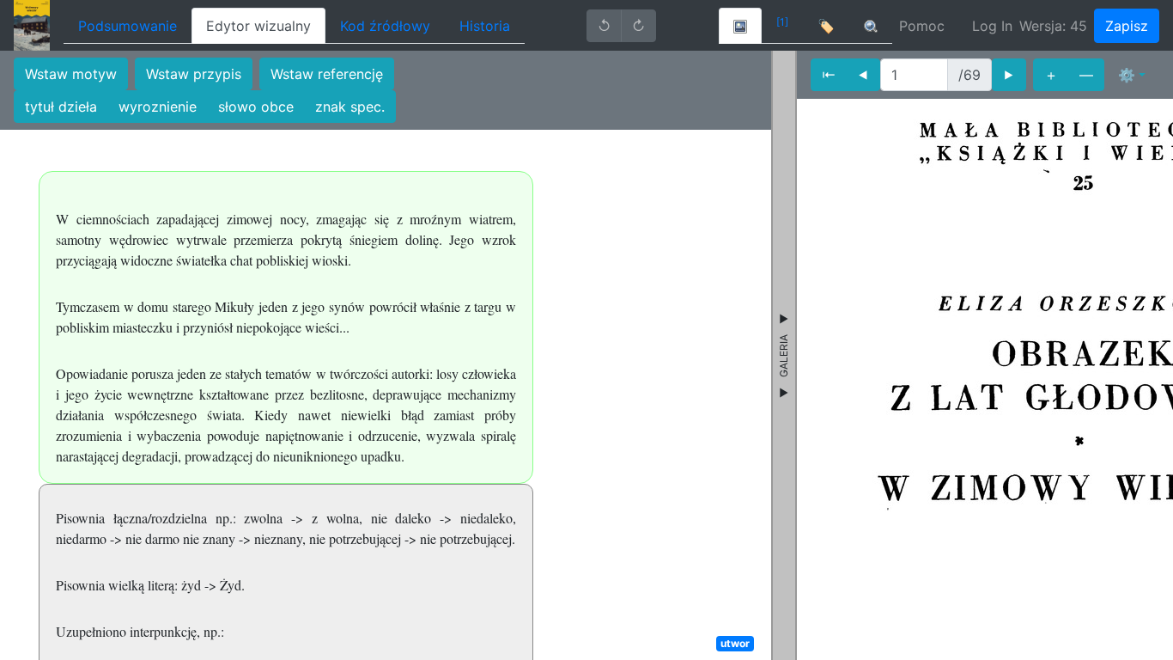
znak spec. (350, 106)
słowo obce (256, 106)
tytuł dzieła (61, 106)
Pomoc (922, 25)
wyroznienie (158, 106)
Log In (992, 25)
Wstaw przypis (193, 73)
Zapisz (1126, 25)
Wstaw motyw (71, 73)
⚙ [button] (1126, 74)
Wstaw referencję (326, 73)
